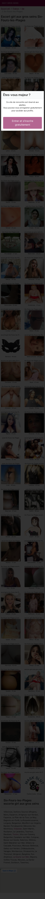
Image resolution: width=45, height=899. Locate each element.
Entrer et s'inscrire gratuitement (22, 122)
